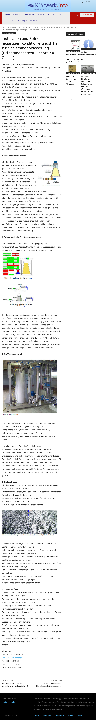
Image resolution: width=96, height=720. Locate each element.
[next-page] (71, 99)
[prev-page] (67, 99)
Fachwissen (11, 27)
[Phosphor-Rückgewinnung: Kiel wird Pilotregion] (72, 70)
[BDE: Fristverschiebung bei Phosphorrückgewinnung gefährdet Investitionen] (75, 45)
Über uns (71, 716)
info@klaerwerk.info (9, 702)
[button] (77, 15)
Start (3, 27)
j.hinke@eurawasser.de (12, 658)
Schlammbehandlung (23, 27)
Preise (80, 716)
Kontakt (36, 716)
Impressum (47, 716)
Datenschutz (59, 716)
